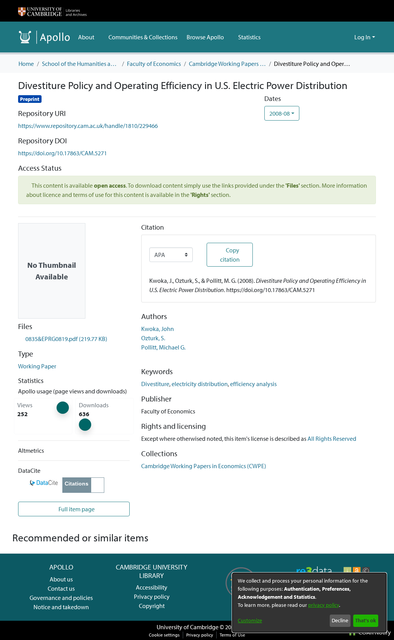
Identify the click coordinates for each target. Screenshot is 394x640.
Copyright (152, 606)
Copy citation (230, 254)
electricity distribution (200, 384)
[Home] (52, 10)
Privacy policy (152, 596)
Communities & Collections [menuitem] (143, 37)
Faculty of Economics (154, 63)
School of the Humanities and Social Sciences (80, 63)
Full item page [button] (76, 509)
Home (26, 63)
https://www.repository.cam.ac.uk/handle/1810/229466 (88, 125)
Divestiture (155, 384)
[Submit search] (336, 37)
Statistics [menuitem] (249, 37)
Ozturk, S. (153, 338)
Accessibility (151, 587)
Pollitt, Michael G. (163, 347)
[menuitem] (89, 37)
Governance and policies (61, 597)
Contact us (61, 588)
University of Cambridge (188, 627)
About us (61, 579)
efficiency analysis (253, 384)
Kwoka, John (157, 329)
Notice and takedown (61, 607)
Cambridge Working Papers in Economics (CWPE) (227, 63)
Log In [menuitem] (362, 37)
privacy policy (323, 604)
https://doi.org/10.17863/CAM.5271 (62, 153)
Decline (340, 620)
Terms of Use (232, 635)
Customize (250, 620)
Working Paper (37, 366)
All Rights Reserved (331, 438)
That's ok (365, 620)
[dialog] (309, 602)
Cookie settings (164, 635)
